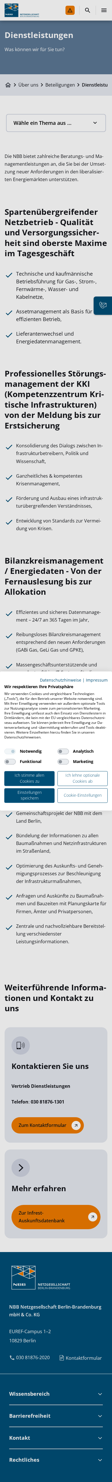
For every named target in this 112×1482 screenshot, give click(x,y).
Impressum (97, 680)
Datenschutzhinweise (60, 680)
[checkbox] (10, 751)
